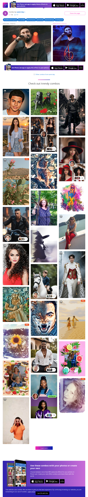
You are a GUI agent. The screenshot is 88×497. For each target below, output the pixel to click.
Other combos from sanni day (45, 74)
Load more (44, 448)
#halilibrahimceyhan (10, 20)
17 (17, 15)
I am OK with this (42, 493)
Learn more (31, 492)
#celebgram (59, 20)
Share (75, 13)
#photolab (40, 20)
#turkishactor (31, 20)
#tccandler (21, 20)
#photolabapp (49, 20)
